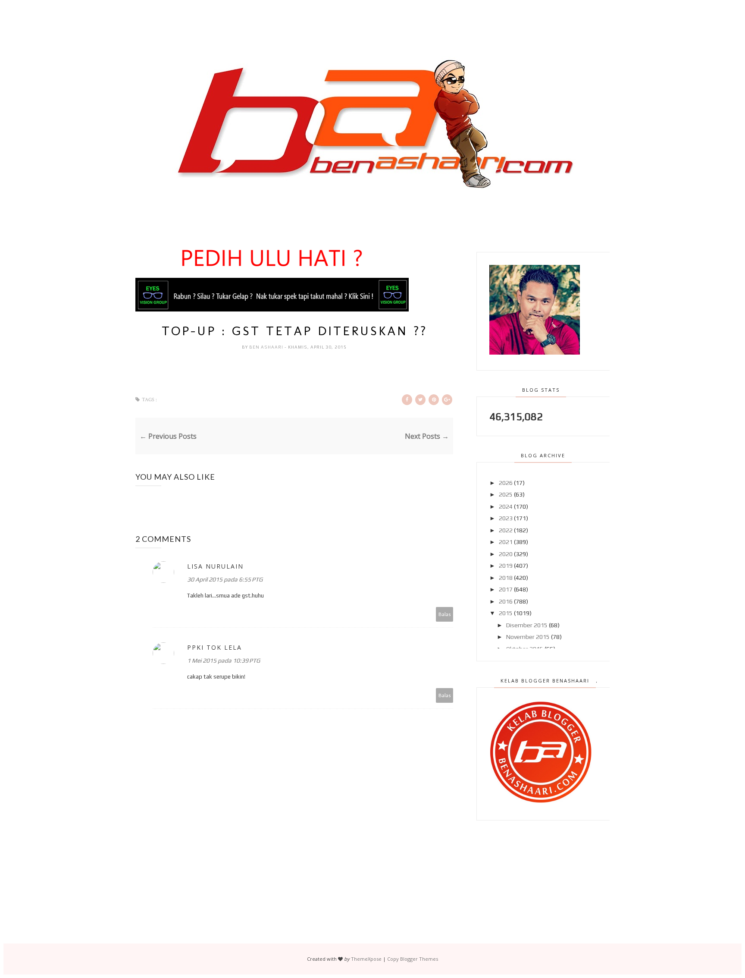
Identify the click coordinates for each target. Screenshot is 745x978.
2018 (506, 577)
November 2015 (528, 636)
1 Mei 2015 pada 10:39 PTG (223, 660)
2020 (506, 553)
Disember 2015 (527, 625)
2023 (506, 518)
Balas (444, 614)
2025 (506, 494)
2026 (506, 482)
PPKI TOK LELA (214, 647)
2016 (506, 601)
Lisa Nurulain (215, 566)
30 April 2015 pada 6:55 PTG (225, 579)
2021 (506, 541)
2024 (506, 506)
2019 (506, 565)
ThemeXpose (366, 959)
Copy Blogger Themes (412, 959)
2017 (506, 589)
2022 (506, 530)
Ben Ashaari (267, 347)
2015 (506, 613)
